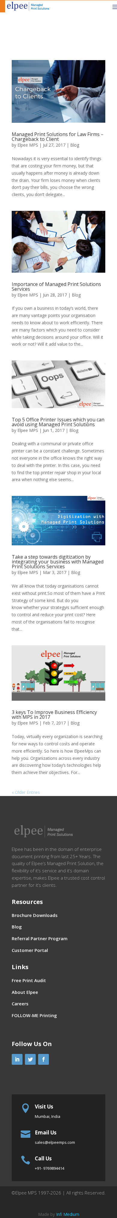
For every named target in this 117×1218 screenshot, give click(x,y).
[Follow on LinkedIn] (17, 1059)
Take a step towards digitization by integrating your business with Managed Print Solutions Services (58, 561)
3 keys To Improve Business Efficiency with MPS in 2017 (54, 714)
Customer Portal (30, 950)
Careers (20, 1004)
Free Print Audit (29, 980)
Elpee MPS (27, 145)
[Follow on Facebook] (43, 1059)
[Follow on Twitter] (30, 1059)
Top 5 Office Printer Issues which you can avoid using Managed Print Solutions (58, 422)
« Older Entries (26, 792)
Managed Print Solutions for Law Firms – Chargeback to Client (58, 136)
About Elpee (25, 992)
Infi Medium (67, 1214)
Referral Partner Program (40, 938)
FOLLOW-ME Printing (34, 1015)
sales (55, 1142)
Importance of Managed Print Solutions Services (56, 286)
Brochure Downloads (35, 915)
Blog (74, 145)
